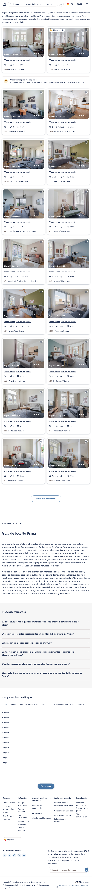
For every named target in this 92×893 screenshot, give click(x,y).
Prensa (5, 812)
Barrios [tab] (13, 704)
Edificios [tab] (81, 704)
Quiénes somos (9, 803)
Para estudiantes (22, 816)
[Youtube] (24, 855)
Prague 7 (5, 753)
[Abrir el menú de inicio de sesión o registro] (87, 4)
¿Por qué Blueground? (22, 804)
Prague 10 (6, 717)
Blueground (6, 523)
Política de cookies (43, 885)
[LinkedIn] (10, 855)
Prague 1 (5, 712)
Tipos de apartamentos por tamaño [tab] (34, 704)
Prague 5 (5, 742)
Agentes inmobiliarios (62, 815)
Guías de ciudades (21, 828)
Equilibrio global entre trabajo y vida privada (81, 807)
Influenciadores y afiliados (61, 820)
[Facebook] (5, 855)
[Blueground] (12, 851)
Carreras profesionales (8, 807)
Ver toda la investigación (81, 815)
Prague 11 (5, 722)
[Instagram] (14, 855)
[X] (19, 855)
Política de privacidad (10, 885)
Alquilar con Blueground (41, 818)
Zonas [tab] (4, 704)
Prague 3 (5, 732)
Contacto (6, 820)
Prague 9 (5, 763)
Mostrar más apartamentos (46, 499)
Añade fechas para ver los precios (17, 60)
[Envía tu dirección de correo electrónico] (86, 870)
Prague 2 (5, 727)
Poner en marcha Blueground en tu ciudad (63, 804)
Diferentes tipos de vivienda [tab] (63, 704)
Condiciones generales (27, 885)
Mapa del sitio (8, 888)
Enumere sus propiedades (37, 806)
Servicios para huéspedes (23, 822)
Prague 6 (5, 747)
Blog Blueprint (8, 816)
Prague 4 (5, 737)
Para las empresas (21, 810)
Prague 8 (5, 758)
